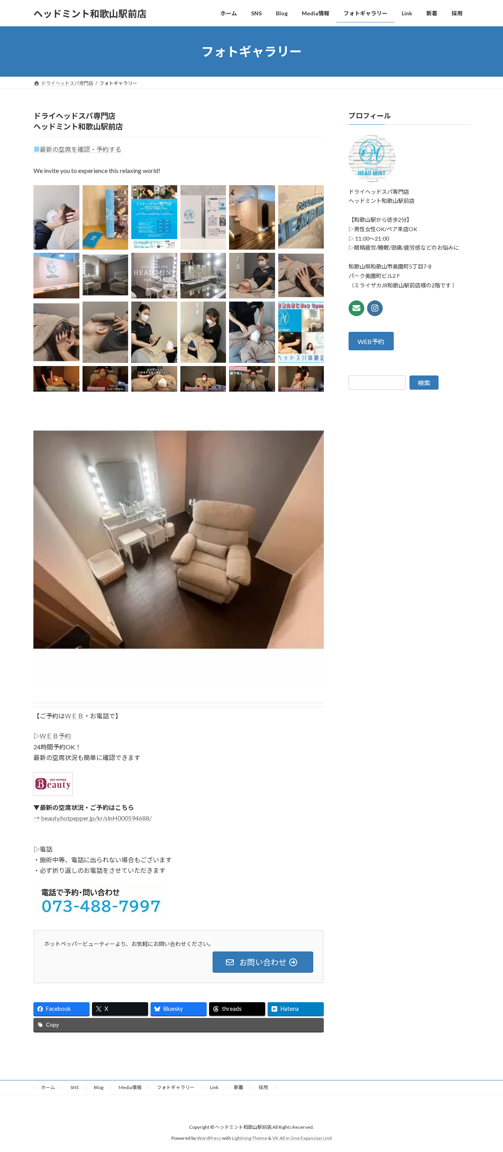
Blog (98, 1087)
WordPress (209, 1138)
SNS (74, 1087)
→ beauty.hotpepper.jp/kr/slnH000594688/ (92, 818)
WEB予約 (371, 341)
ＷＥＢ (74, 716)
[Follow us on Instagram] (375, 308)
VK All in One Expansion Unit (302, 1138)
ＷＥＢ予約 (55, 736)
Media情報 (130, 1087)
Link (214, 1087)
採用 (263, 1087)
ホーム (48, 1087)
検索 (424, 383)
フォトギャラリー (176, 1087)
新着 (238, 1087)
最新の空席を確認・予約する (77, 149)
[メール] (356, 308)
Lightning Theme (249, 1138)
